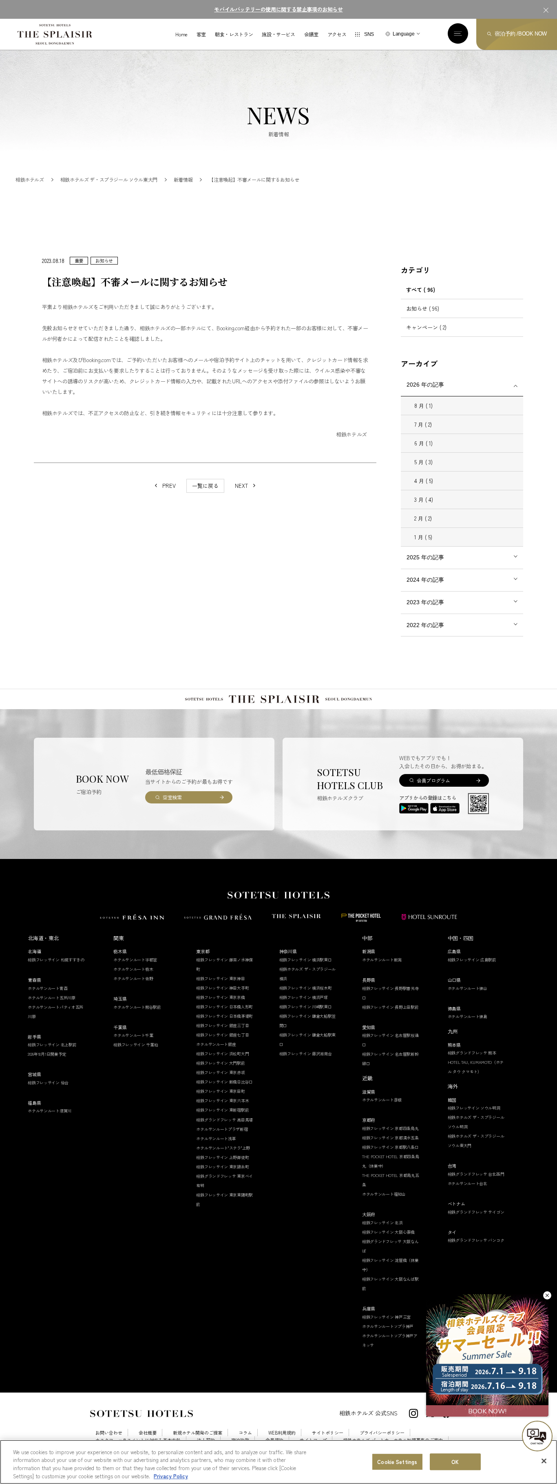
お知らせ (422, 308)
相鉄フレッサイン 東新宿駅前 (222, 1110)
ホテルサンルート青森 (47, 988)
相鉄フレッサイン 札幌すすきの (56, 960)
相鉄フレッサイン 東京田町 (220, 1091)
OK (455, 1462)
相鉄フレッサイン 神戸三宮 (386, 1317)
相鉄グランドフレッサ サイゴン (476, 1212)
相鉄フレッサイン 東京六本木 (222, 1100)
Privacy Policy (171, 1476)
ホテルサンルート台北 (467, 1183)
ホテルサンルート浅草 (216, 1138)
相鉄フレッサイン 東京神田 (220, 978)
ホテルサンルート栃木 (133, 969)
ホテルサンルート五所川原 (51, 998)
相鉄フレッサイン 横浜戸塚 (303, 997)
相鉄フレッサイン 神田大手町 (222, 988)
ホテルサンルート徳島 (467, 1016)
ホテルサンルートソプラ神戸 (387, 1326)
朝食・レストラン (234, 34)
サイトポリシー (327, 1433)
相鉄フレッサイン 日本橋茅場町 (224, 1016)
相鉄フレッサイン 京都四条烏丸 (390, 1128)
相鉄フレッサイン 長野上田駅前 (390, 1007)
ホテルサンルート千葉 (133, 1035)
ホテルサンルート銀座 (216, 1044)
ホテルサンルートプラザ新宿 (222, 1129)
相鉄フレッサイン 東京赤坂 (220, 1072)
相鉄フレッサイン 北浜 (382, 1222)
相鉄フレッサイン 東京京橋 (220, 997)
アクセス (337, 34)
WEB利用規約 (282, 1433)
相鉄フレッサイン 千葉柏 (135, 1044)
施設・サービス (278, 34)
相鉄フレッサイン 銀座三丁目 (222, 1025)
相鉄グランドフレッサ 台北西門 (476, 1174)
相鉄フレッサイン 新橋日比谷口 (224, 1082)
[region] (278, 1462)
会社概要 (148, 1433)
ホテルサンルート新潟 (382, 960)
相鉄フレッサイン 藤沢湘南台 (305, 1053)
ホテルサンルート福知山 (384, 1194)
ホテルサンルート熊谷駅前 (137, 1007)
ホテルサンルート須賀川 (49, 1111)
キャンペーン (426, 327)
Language (403, 34)
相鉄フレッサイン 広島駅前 (472, 960)
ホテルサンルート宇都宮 (135, 960)
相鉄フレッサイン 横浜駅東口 (305, 960)
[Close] (544, 1461)
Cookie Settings (397, 1462)
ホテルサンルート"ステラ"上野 (223, 1148)
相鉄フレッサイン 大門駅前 (220, 1063)
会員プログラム (433, 780)
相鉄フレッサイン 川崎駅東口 (305, 1006)
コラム (245, 1433)
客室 (201, 34)
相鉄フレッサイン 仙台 (48, 1082)
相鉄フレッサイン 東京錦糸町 (222, 1167)
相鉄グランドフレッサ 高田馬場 (224, 1120)
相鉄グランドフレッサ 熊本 (472, 1053)
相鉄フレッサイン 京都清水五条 (390, 1138)
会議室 (311, 34)
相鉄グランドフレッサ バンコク (476, 1240)
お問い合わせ (108, 1433)
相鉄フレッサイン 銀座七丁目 (222, 1035)
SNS (369, 34)
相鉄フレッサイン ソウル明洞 (474, 1108)
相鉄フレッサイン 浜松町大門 (222, 1053)
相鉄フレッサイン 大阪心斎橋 (388, 1232)
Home (181, 34)
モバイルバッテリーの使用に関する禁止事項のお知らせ (278, 9)
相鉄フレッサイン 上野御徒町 (222, 1157)
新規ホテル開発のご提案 (197, 1433)
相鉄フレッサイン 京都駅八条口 (390, 1147)
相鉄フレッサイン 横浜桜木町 (305, 988)
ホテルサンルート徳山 (467, 988)
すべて (420, 290)
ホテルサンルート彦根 (382, 1100)
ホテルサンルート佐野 (133, 978)
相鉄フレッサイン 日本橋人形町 (224, 1006)
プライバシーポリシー (382, 1433)
